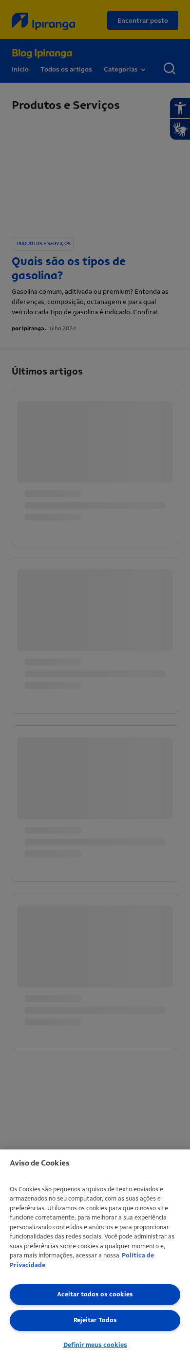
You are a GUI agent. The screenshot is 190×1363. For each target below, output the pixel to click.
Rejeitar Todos (95, 1320)
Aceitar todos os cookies (95, 1294)
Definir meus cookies (95, 1344)
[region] (95, 1256)
